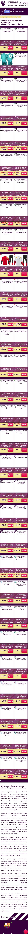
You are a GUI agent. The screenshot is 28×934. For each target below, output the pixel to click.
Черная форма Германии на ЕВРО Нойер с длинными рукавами (20, 596)
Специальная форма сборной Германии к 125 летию (7, 445)
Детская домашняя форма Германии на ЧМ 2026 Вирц (20, 143)
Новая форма (23, 9)
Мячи (2, 11)
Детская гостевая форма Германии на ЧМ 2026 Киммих (7, 193)
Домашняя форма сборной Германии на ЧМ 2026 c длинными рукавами (7, 345)
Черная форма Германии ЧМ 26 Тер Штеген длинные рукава (21, 69)
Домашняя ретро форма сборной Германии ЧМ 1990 (7, 520)
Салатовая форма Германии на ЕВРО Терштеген (7, 771)
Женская (12, 11)
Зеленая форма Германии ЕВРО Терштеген (7, 746)
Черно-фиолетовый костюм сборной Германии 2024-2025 (7, 470)
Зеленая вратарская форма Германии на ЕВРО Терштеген (20, 746)
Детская (17, 9)
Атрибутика (21, 11)
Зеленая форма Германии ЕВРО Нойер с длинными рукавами (20, 646)
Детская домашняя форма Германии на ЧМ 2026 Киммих (20, 193)
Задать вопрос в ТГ (23, 5)
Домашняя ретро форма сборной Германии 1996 (21, 495)
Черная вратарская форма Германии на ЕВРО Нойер (20, 621)
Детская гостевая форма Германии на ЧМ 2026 (20, 219)
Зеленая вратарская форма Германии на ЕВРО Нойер (7, 721)
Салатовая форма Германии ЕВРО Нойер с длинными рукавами (20, 671)
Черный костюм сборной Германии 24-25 (21, 369)
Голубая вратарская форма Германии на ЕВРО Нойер (7, 595)
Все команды (3, 9)
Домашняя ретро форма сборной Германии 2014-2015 (20, 520)
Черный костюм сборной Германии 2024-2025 (20, 394)
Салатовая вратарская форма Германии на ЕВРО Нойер (21, 696)
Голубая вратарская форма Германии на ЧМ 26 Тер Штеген (20, 93)
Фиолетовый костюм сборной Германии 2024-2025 (21, 445)
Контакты (14, 14)
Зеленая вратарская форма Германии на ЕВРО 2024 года (20, 721)
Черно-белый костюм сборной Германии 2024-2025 (7, 420)
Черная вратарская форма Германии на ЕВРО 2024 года (7, 646)
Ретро (16, 11)
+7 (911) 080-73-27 (23, 2)
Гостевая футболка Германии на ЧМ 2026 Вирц (7, 219)
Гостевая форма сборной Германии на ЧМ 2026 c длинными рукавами (7, 245)
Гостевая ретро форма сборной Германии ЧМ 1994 (7, 545)
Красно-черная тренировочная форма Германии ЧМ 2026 (20, 294)
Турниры (2, 14)
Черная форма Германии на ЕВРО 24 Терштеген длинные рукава (21, 772)
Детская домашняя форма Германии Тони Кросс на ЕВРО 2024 (21, 570)
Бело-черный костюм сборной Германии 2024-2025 (7, 394)
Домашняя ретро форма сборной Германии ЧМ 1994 (21, 545)
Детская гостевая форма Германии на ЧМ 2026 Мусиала (7, 168)
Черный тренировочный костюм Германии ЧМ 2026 (21, 245)
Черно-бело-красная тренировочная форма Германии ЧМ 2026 (7, 319)
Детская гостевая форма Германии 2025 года (21, 420)
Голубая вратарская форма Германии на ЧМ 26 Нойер (20, 118)
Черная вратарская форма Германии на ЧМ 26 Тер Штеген (7, 93)
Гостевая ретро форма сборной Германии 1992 (21, 470)
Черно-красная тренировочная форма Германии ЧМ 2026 (7, 294)
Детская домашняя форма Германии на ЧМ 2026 (20, 319)
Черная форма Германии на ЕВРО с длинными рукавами (7, 621)
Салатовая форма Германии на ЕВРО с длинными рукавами (7, 696)
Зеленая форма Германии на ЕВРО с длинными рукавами (7, 671)
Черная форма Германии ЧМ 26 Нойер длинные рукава (20, 43)
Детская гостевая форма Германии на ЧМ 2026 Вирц (7, 143)
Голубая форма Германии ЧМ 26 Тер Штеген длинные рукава (7, 69)
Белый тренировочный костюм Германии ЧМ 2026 (21, 270)
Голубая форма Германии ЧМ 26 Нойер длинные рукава (6, 43)
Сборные (9, 9)
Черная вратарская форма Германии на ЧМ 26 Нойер (7, 118)
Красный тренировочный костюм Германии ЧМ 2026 (7, 270)
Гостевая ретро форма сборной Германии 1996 (7, 495)
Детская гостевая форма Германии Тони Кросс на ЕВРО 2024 (7, 570)
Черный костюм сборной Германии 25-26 (7, 369)
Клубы (13, 9)
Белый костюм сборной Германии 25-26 (21, 344)
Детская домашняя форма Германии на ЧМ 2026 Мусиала (20, 168)
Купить (10, 47)
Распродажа (8, 14)
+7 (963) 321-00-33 (23, 4)
